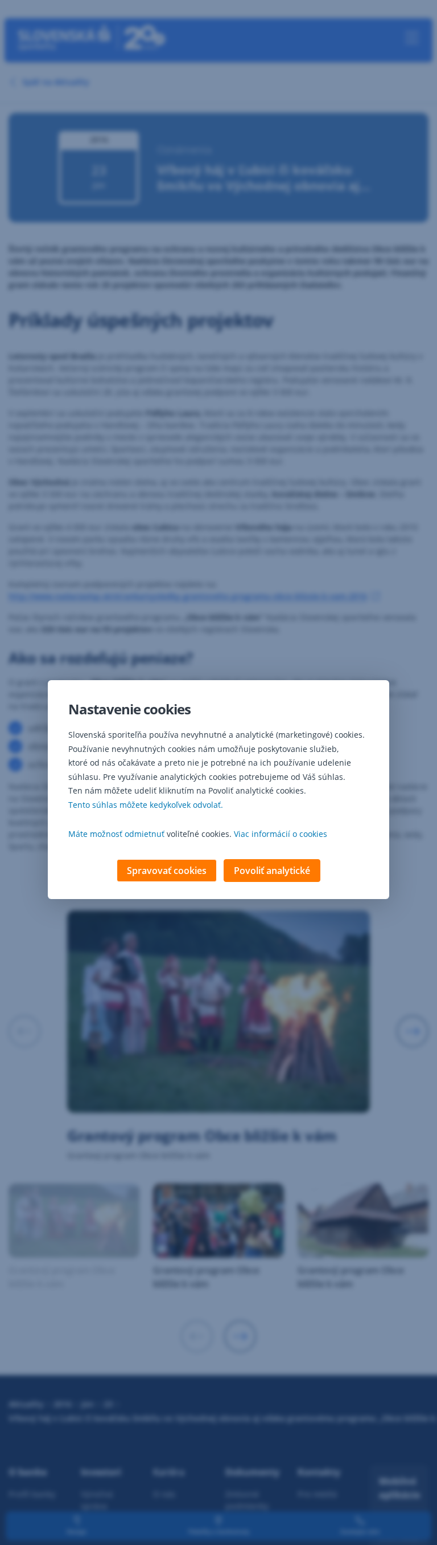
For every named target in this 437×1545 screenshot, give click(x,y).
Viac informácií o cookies (280, 833)
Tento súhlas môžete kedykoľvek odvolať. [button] (145, 804)
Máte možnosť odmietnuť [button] (116, 833)
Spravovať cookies (167, 870)
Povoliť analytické (272, 870)
